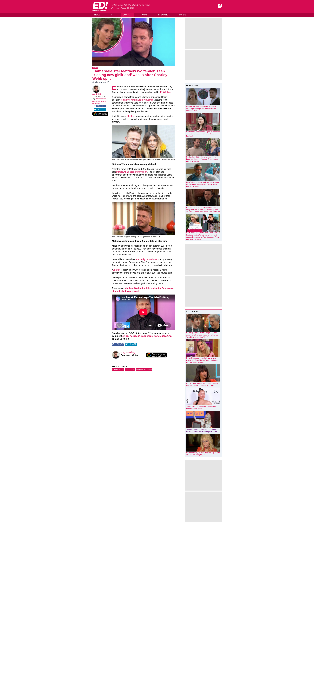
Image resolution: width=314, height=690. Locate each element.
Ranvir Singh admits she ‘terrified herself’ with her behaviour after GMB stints (202, 384)
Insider (183, 15)
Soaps (127, 15)
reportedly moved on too (147, 259)
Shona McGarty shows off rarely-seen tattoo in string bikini (201, 407)
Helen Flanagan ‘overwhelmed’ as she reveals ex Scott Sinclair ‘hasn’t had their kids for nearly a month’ (202, 360)
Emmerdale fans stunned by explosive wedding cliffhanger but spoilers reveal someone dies (201, 108)
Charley (116, 270)
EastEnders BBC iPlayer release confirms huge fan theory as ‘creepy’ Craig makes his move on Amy (202, 159)
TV (111, 15)
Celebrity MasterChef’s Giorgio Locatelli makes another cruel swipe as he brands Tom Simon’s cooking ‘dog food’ (202, 335)
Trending (164, 15)
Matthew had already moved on (131, 172)
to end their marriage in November (137, 100)
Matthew (131, 116)
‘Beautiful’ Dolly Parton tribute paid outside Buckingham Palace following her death (202, 430)
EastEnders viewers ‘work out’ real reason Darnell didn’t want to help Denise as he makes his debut (202, 184)
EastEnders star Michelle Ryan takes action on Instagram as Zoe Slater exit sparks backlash (203, 134)
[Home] (100, 6)
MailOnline (165, 92)
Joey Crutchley (97, 94)
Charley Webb (101, 99)
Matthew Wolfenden (144, 369)
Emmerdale (96, 101)
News (97, 15)
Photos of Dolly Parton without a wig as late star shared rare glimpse (203, 454)
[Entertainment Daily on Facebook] (220, 5)
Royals (145, 15)
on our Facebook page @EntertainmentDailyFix (147, 336)
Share (100, 106)
